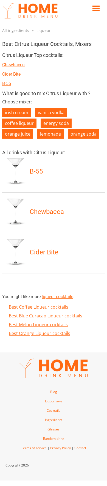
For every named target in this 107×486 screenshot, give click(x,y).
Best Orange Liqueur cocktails (39, 333)
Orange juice (17, 134)
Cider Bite (11, 74)
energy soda (56, 123)
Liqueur (43, 30)
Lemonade (50, 134)
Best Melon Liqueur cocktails (38, 325)
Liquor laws (53, 401)
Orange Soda (84, 134)
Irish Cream (16, 112)
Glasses (53, 429)
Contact (80, 448)
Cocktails (53, 410)
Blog (53, 391)
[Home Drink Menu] (30, 20)
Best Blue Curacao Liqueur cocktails (45, 316)
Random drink (53, 438)
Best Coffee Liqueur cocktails (38, 307)
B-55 (6, 83)
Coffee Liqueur (19, 123)
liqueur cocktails (57, 296)
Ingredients (53, 420)
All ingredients (15, 30)
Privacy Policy (60, 448)
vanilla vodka (51, 112)
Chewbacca (13, 64)
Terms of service (34, 448)
